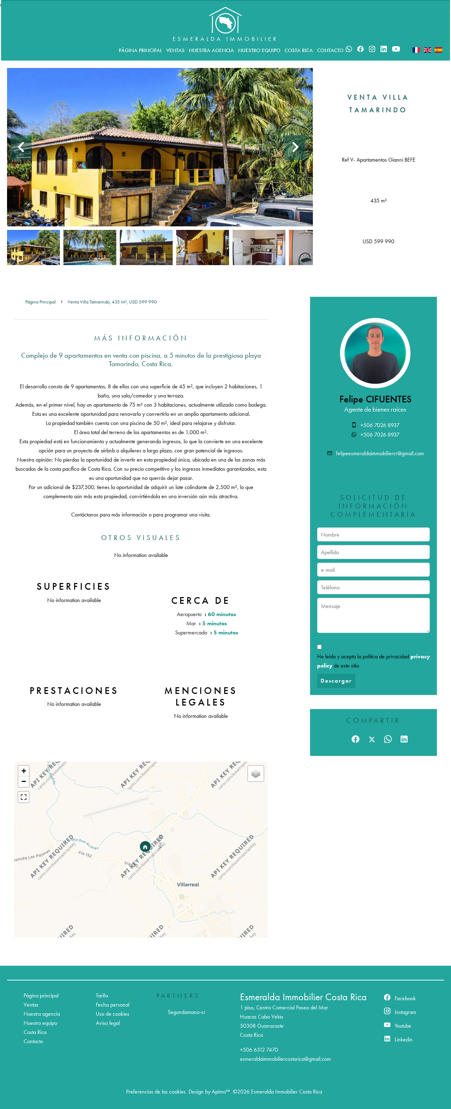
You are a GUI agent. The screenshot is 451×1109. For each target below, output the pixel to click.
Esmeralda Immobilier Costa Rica (303, 997)
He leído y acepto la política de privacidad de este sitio (373, 661)
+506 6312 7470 (259, 1049)
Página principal (40, 302)
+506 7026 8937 (380, 425)
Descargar (336, 680)
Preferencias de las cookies (156, 1091)
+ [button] (23, 770)
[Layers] (256, 773)
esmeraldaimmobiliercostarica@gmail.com (285, 1058)
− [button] (23, 781)
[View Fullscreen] (23, 797)
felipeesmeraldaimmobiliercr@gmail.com (380, 453)
